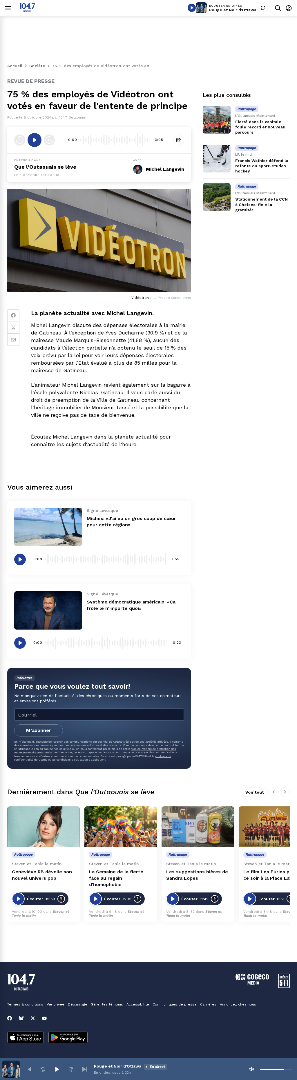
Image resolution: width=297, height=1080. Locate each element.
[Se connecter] (288, 8)
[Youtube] (44, 1018)
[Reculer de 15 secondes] (19, 140)
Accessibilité (137, 1004)
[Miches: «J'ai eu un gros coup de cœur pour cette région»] (48, 527)
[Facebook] (13, 315)
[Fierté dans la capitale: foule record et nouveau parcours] (217, 120)
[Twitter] (13, 327)
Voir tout (254, 792)
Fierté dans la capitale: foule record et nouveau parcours (260, 126)
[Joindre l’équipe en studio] (263, 7)
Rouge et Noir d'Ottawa (232, 10)
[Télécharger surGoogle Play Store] (68, 1038)
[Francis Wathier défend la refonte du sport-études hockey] (217, 158)
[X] (32, 1018)
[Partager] (178, 140)
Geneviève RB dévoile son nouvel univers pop (42, 875)
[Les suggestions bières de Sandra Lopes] (198, 826)
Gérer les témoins (107, 1004)
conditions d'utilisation (72, 759)
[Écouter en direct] (191, 7)
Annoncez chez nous (238, 1004)
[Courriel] (13, 340)
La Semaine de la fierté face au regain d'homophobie (116, 878)
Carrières (208, 1004)
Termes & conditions (25, 1004)
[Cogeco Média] (252, 983)
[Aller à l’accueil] (27, 10)
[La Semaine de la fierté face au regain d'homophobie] (120, 826)
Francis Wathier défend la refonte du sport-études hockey (261, 165)
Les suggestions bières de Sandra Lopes (197, 875)
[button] (29, 1069)
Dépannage (77, 1004)
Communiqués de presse (175, 1004)
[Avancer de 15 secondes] (49, 140)
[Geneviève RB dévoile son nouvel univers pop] (43, 826)
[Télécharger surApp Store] (25, 1038)
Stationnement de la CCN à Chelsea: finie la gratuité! (261, 204)
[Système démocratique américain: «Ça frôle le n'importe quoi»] (48, 610)
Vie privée (55, 1004)
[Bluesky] (21, 1018)
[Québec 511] (284, 986)
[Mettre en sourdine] (251, 1069)
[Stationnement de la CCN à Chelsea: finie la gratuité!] (217, 197)
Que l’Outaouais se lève (45, 167)
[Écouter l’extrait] (34, 140)
